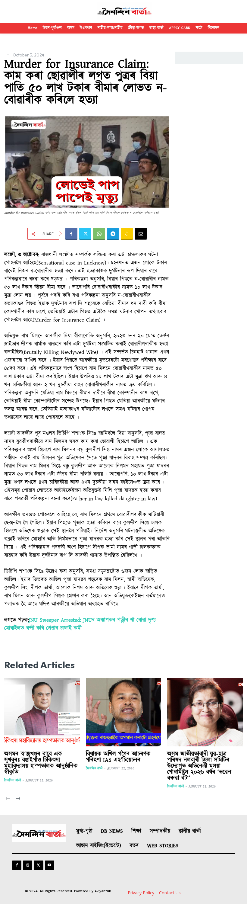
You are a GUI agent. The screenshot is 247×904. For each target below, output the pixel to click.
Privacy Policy (141, 893)
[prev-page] (8, 799)
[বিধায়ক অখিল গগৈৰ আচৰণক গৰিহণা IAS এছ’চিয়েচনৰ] (123, 712)
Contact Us (170, 893)
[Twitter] (85, 234)
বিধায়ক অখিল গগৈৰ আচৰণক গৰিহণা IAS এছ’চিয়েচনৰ (118, 757)
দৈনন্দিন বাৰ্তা (12, 780)
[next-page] (17, 799)
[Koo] (127, 234)
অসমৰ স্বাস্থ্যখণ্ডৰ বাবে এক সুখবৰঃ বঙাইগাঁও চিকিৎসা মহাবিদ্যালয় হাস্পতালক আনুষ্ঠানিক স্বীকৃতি (41, 763)
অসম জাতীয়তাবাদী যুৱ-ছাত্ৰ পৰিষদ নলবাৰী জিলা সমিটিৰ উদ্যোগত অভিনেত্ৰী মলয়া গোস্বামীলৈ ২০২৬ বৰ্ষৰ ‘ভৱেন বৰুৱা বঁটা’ (199, 766)
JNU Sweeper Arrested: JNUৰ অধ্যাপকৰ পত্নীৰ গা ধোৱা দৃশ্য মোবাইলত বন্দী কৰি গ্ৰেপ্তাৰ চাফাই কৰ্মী (80, 624)
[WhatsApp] (99, 234)
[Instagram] (27, 865)
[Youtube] (49, 865)
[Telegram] (113, 234)
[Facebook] (71, 234)
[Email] (141, 234)
